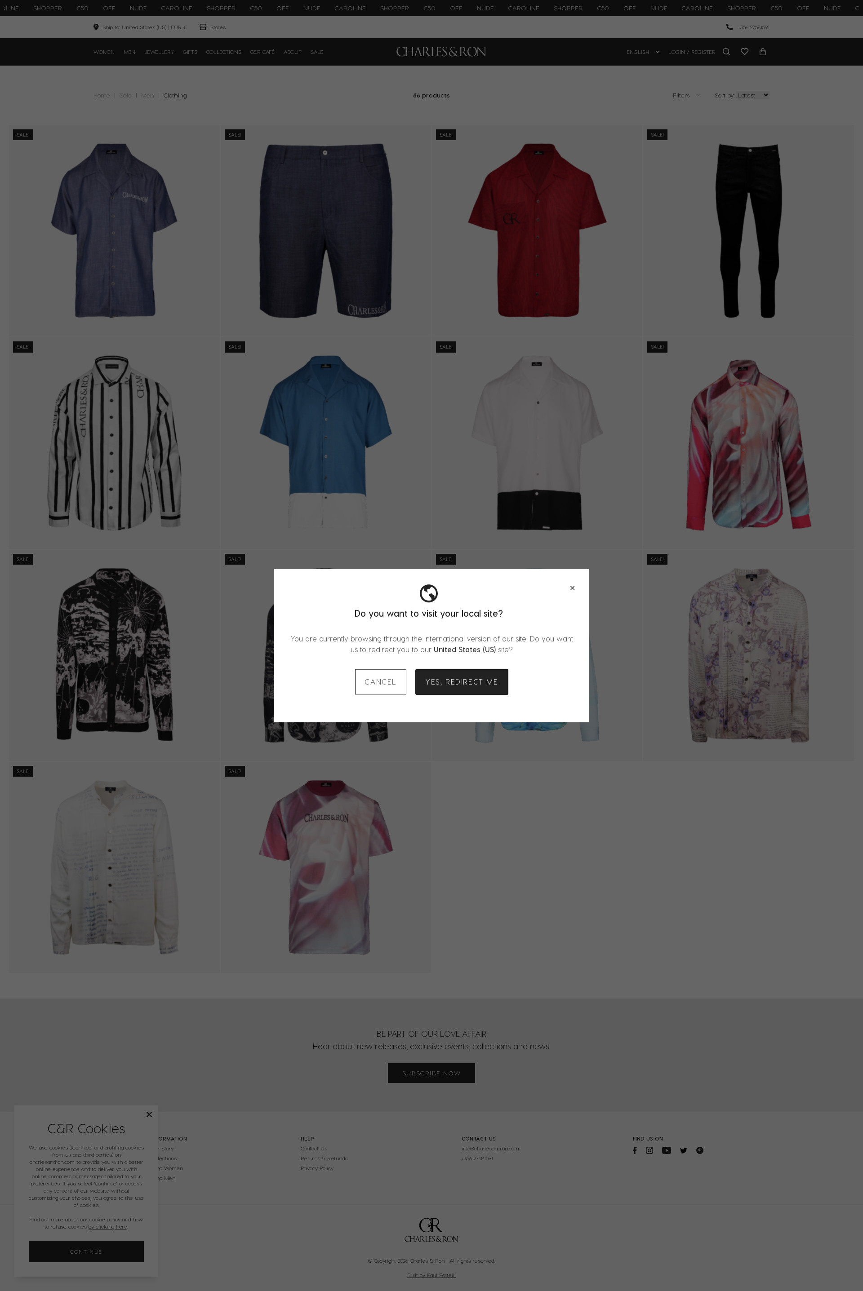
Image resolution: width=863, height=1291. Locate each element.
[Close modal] (572, 588)
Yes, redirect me (461, 681)
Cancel (381, 681)
